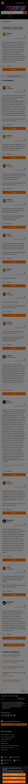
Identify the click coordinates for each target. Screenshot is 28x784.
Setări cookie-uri (14, 774)
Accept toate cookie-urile (14, 781)
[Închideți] (25, 768)
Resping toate (14, 778)
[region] (14, 775)
